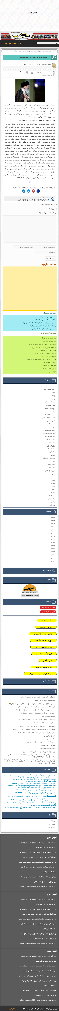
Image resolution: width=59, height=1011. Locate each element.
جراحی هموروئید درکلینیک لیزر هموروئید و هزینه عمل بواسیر (34, 710)
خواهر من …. (51, 372)
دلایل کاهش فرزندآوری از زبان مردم (19, 785)
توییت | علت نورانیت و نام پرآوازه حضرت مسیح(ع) (38, 752)
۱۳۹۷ (53, 539)
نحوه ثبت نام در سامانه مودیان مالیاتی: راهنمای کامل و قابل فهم (34, 729)
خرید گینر (47, 660)
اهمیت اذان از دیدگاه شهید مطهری (46, 777)
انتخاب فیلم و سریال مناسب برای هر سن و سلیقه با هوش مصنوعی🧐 (32, 704)
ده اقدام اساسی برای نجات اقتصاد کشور (42, 320)
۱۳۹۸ (53, 536)
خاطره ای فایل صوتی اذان (33, 781)
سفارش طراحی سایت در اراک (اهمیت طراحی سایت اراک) (36, 733)
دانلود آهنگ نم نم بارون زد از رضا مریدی (41, 742)
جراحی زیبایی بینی (19, 779)
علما (54, 477)
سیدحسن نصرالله (49, 458)
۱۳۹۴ (53, 546)
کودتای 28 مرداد (35, 805)
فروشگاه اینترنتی (44, 653)
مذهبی (53, 489)
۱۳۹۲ (53, 552)
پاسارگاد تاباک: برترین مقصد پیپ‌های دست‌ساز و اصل (37, 697)
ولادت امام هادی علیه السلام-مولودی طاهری (41, 359)
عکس (53, 474)
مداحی (53, 486)
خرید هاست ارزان (43, 647)
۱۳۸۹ (53, 561)
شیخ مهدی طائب (50, 471)
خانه (55, 51)
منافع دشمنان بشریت (49, 368)
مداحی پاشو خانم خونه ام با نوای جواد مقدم (40, 793)
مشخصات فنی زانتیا (48, 716)
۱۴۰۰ (53, 530)
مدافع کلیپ (17, 793)
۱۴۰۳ (53, 521)
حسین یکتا (51, 424)
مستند (53, 493)
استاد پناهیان (50, 405)
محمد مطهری (29, 791)
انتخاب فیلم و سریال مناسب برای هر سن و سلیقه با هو (37, 852)
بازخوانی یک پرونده (30, 777)
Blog (53, 396)
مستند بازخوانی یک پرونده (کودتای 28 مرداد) (32, 796)
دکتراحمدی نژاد (50, 436)
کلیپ (53, 805)
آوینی (53, 399)
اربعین (38, 775)
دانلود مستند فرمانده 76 (49, 785)
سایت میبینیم (46, 627)
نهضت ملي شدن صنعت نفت (48, 803)
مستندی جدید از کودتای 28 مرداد (46, 801)
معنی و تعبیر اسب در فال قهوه (45, 700)
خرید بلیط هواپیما (43, 667)
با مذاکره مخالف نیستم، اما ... (47, 779)
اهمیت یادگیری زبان (49, 356)
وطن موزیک (51, 828)
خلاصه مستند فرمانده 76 (25, 783)
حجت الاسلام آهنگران (48, 414)
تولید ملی (30, 779)
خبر (54, 427)
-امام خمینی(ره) (49, 389)
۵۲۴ (53, 392)
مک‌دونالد (33, 801)
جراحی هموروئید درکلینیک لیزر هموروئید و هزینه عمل (37, 862)
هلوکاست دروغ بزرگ (49, 338)
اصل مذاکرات (32, 775)
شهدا (53, 461)
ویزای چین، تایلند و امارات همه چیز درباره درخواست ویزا (36, 719)
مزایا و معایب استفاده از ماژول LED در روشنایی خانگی (37, 726)
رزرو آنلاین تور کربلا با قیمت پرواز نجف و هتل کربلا (38, 713)
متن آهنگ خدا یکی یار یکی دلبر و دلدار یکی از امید (39, 857)
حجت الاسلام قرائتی (48, 418)
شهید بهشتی (51, 464)
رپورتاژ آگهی (51, 446)
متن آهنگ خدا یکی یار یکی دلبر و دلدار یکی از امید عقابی (36, 707)
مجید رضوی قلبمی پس (47, 748)
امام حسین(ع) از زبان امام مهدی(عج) (43, 347)
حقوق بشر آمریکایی (49, 781)
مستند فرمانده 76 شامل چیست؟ (46, 799)
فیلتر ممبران (51, 739)
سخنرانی (52, 452)
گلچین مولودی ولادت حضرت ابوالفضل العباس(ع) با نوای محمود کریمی (30, 808)
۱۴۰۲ (53, 524)
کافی (53, 480)
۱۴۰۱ (53, 527)
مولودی (53, 502)
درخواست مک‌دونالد (35, 785)
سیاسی (53, 455)
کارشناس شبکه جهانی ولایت (23, 803)
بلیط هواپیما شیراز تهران (40, 673)
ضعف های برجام (18, 789)
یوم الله (52, 505)
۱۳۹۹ (53, 533)
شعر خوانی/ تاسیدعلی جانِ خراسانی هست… (41, 344)
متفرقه (53, 483)
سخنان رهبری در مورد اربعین (46, 317)
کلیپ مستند (45, 805)
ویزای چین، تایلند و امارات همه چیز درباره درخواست (38, 877)
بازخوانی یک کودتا (19, 777)
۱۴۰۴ (53, 517)
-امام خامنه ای (47, 51)
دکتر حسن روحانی (49, 433)
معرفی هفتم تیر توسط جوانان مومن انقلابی (32, 200)
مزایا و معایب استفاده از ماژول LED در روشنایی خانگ (38, 887)
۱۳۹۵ (53, 542)
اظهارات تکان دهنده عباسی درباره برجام (16, 775)
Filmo (53, 821)
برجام (37, 779)
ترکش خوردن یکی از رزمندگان (45, 353)
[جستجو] (54, 57)
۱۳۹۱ (53, 555)
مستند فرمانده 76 (13, 796)
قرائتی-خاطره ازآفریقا (48, 350)
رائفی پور (52, 443)
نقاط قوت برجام (25, 801)
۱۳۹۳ (53, 549)
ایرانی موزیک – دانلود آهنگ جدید (44, 723)
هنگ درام (52, 824)
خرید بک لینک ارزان (48, 607)
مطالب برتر (51, 499)
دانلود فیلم (47, 620)
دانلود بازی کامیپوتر (43, 633)
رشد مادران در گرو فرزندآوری (29, 787)
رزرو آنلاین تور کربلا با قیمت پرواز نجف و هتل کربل (38, 867)
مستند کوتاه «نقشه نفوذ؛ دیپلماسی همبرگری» (23, 799)
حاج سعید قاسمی (49, 408)
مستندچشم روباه (50, 362)
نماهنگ (18, 801)
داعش (14, 783)
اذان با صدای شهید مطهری (48, 775)
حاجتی (53, 411)
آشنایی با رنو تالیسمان (48, 745)
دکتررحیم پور (50, 439)
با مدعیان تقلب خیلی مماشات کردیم (44, 329)
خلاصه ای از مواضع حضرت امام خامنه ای (44, 783)
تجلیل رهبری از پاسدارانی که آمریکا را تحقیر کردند (39, 323)
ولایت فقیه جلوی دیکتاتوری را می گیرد (43, 326)
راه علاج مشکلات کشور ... (49, 787)
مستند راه (52, 496)
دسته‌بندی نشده (49, 430)
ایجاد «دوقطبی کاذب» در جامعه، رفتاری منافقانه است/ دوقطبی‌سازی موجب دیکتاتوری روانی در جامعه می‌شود (29, 756)
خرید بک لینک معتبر (48, 612)
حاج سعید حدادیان (49, 365)
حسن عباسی (51, 421)
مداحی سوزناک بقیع (49, 341)
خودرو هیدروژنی (49, 736)
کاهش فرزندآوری (9, 803)
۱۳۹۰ (53, 558)
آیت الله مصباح (50, 402)
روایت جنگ (51, 449)
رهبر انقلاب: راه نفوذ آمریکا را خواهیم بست (43, 789)
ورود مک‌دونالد (36, 803)
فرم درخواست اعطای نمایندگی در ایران (45, 791)
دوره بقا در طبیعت (43, 640)
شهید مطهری (51, 468)
